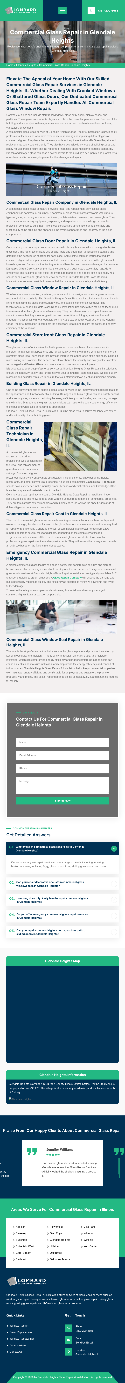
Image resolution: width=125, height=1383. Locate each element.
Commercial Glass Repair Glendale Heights (64, 65)
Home (9, 65)
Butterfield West (25, 1246)
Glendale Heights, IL (87, 1354)
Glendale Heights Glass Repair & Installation (63, 1377)
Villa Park (89, 1226)
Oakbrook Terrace (60, 1259)
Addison (20, 1226)
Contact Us (16, 1351)
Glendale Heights (26, 65)
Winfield (88, 1239)
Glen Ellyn (56, 1233)
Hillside (54, 1246)
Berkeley (21, 1233)
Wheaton (89, 1233)
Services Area (18, 1345)
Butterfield (22, 1239)
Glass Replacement (21, 1332)
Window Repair (19, 1325)
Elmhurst (21, 1259)
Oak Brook (56, 1252)
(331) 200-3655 (108, 10)
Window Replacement (22, 1338)
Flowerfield (56, 1226)
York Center (90, 1246)
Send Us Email (84, 1342)
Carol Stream (23, 1252)
